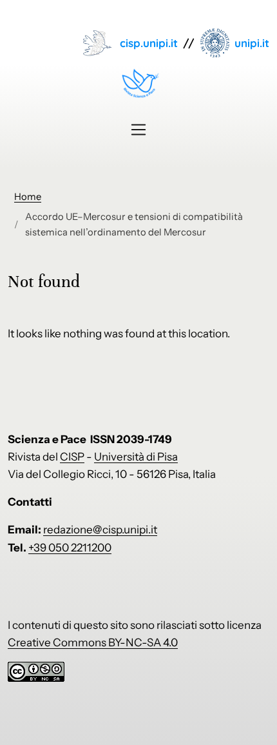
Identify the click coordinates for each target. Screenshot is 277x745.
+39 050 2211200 (69, 547)
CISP (72, 456)
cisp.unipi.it (149, 43)
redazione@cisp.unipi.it (100, 529)
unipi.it (251, 43)
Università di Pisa (136, 456)
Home (27, 197)
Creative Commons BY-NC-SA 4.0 (93, 642)
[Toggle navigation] (138, 130)
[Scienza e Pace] (139, 83)
